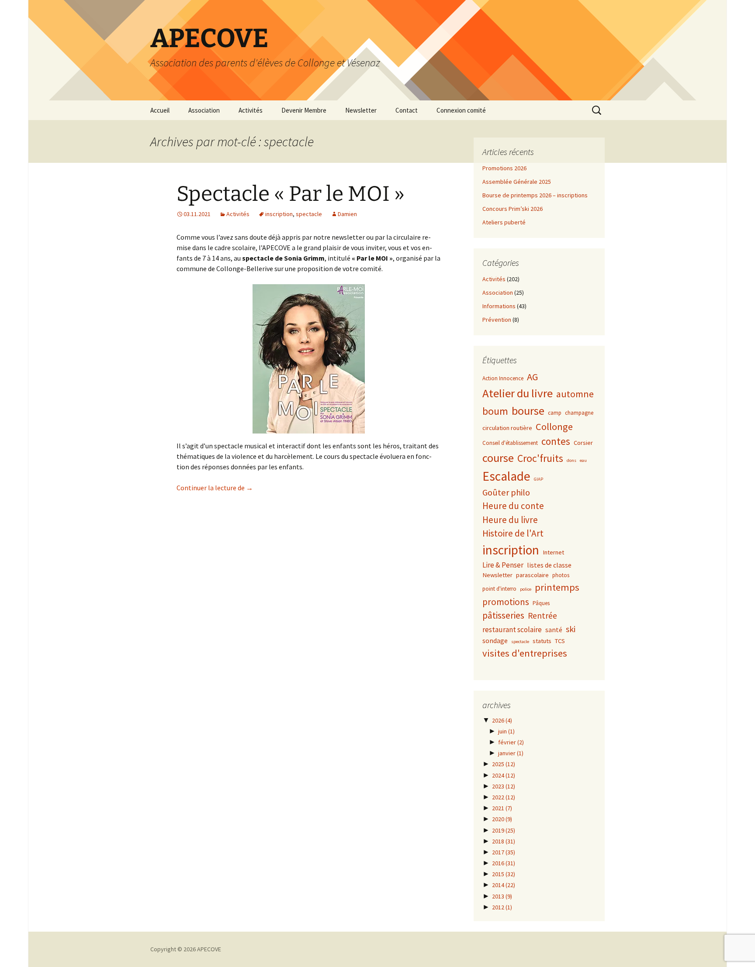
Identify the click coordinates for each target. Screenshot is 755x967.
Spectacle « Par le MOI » (291, 193)
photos (560, 575)
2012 (502, 907)
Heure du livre (510, 520)
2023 (503, 786)
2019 (503, 830)
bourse (528, 410)
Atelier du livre (517, 393)
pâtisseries (503, 615)
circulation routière (507, 428)
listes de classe (549, 565)
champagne (579, 412)
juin (506, 731)
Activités (251, 110)
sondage (495, 640)
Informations (499, 306)
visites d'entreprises (524, 653)
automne (575, 394)
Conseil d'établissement (510, 443)
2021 (502, 808)
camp (554, 412)
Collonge (554, 426)
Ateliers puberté (504, 222)
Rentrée (542, 615)
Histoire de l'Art (513, 533)
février (511, 742)
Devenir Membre (303, 110)
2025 (503, 764)
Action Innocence (502, 378)
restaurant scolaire (512, 629)
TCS (560, 641)
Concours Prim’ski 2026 (512, 209)
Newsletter (361, 110)
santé (553, 629)
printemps (557, 587)
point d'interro (499, 588)
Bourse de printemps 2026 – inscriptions (535, 195)
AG (532, 377)
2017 (503, 852)
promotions (505, 602)
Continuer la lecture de (215, 487)
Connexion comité (461, 110)
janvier (510, 753)
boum (495, 411)
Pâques (541, 603)
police (525, 589)
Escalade (506, 476)
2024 (503, 775)
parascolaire (532, 575)
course (498, 458)
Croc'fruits (540, 458)
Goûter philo (506, 492)
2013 (502, 896)
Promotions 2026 (504, 168)
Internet (553, 552)
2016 (503, 863)
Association (204, 110)
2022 (503, 797)
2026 (502, 720)
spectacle (309, 214)
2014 (503, 885)
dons (571, 460)
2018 (503, 841)
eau (583, 460)
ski (570, 628)
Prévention (496, 319)
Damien (347, 214)
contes (555, 441)
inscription (279, 214)
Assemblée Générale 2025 (516, 182)
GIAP (538, 479)
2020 (502, 819)
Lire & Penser (502, 565)
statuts (542, 641)
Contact (406, 110)
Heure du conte (513, 506)
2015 (503, 874)
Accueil (160, 110)
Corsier (583, 443)
